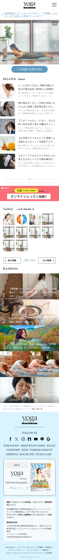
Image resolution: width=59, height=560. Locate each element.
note (29, 439)
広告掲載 (40, 547)
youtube (36, 439)
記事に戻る (29, 260)
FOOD (25, 450)
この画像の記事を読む (29, 69)
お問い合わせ (10, 547)
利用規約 (48, 547)
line (42, 439)
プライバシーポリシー (16, 550)
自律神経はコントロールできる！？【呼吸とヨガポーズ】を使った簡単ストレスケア (30, 15)
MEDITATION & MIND (32, 446)
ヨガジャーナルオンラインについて (18, 553)
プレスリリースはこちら (25, 547)
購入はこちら (16, 488)
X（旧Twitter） (17, 439)
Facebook (9, 439)
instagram (23, 439)
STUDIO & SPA (44, 454)
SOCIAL (51, 446)
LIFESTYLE (12, 454)
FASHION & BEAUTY (41, 450)
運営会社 (46, 550)
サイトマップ (37, 553)
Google (48, 439)
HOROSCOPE (26, 454)
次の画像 (47, 260)
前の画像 (12, 260)
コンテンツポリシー (33, 550)
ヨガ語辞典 (48, 553)
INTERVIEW (13, 450)
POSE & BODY (11, 446)
